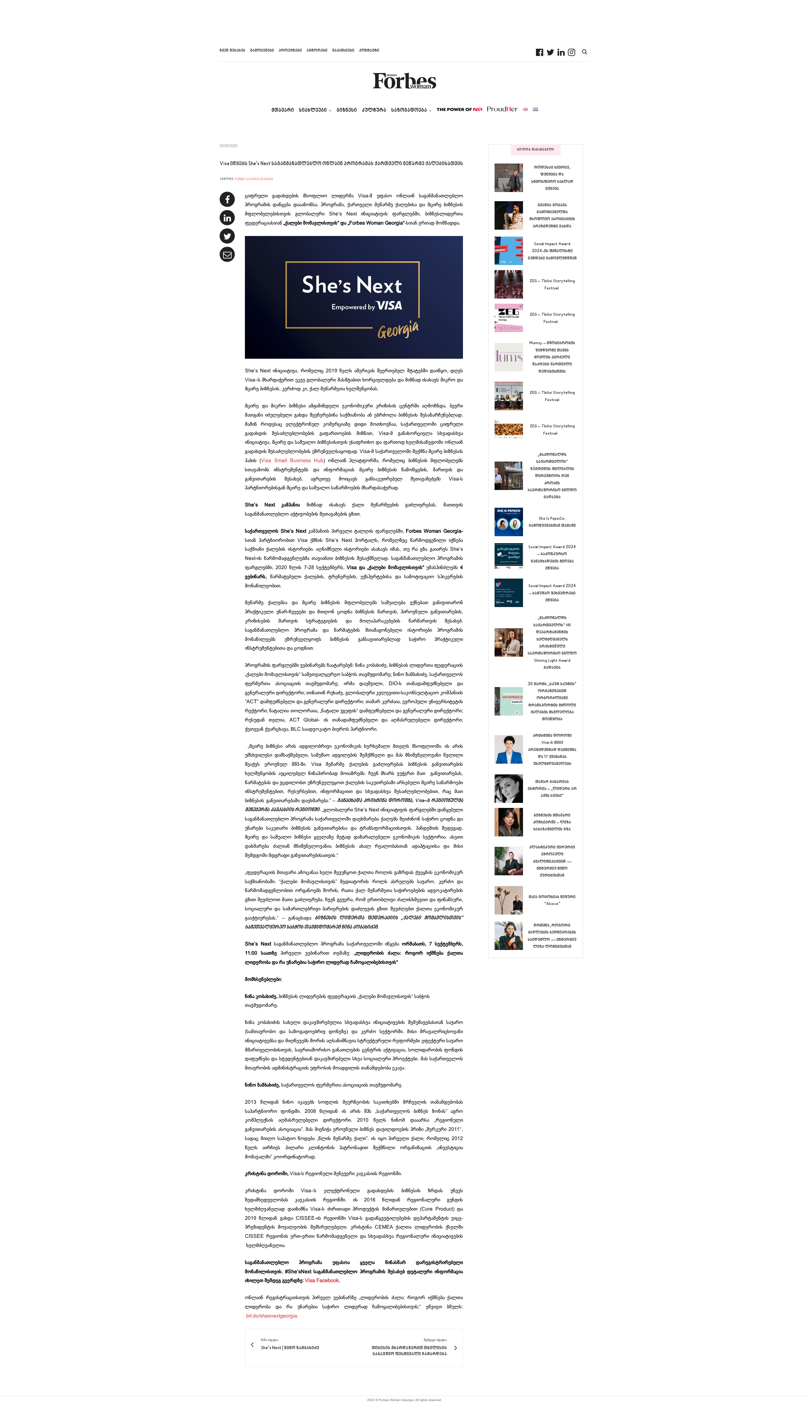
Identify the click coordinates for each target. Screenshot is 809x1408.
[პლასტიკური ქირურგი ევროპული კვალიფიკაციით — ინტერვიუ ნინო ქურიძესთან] (511, 861)
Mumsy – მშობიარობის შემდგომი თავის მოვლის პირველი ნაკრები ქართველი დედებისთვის (552, 357)
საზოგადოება (409, 111)
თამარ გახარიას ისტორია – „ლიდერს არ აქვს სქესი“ (552, 789)
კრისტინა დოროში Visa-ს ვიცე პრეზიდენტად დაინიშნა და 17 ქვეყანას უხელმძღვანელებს (552, 750)
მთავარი (282, 111)
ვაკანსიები (343, 50)
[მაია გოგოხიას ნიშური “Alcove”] (511, 900)
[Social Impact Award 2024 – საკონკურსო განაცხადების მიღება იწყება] (511, 557)
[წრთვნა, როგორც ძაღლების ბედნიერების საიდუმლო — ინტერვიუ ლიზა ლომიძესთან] (511, 935)
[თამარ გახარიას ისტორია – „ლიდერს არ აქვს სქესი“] (511, 788)
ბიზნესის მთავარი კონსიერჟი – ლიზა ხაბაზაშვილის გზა (552, 822)
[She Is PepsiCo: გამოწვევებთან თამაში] (511, 522)
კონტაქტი (369, 50)
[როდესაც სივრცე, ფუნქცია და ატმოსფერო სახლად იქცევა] (511, 178)
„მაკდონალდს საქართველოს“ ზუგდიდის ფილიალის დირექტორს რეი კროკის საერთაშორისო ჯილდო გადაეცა (552, 476)
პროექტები (290, 50)
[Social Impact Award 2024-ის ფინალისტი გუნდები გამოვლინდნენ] (511, 251)
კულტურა (374, 111)
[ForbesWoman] (404, 81)
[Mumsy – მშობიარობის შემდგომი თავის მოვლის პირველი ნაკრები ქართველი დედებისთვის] (511, 357)
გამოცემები (262, 50)
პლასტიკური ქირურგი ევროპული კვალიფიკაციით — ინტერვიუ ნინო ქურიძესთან (552, 861)
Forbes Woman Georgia (254, 179)
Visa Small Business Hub (292, 460)
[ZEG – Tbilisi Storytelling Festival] (511, 284)
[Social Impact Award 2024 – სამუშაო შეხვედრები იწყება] (511, 593)
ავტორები (317, 50)
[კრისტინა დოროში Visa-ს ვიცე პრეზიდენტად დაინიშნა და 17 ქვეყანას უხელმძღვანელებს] (511, 749)
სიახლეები (313, 111)
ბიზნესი (347, 111)
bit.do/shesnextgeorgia (271, 1316)
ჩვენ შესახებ (232, 50)
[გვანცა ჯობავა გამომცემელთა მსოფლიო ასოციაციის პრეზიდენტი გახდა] (511, 215)
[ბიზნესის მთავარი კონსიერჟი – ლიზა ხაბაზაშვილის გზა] (511, 822)
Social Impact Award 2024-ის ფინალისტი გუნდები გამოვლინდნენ (552, 251)
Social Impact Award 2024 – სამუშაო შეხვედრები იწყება (552, 593)
